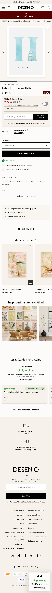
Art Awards (19, 544)
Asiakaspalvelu (34, 515)
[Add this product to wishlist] (47, 27)
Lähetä (26, 496)
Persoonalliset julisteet (20, 21)
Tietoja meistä (18, 511)
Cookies (31, 528)
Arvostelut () (19, 133)
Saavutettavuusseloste (14, 532)
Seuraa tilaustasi (35, 519)
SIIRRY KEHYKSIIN (26, 229)
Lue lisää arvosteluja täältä (26, 409)
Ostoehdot (32, 524)
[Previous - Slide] (3, 52)
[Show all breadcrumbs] (4, 21)
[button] (39, 581)
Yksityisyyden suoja (36, 532)
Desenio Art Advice (36, 511)
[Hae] (9, 8)
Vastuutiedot (19, 519)
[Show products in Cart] (48, 8)
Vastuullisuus (18, 528)
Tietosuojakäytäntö (17, 123)
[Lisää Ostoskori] (30, 282)
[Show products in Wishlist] (42, 8)
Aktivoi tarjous (40, 116)
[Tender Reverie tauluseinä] (19, 323)
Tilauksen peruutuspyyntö (38, 537)
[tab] (8, 81)
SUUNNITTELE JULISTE (26, 153)
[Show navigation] (4, 8)
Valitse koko (7, 141)
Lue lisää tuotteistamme (26, 196)
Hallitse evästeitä (35, 541)
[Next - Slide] (49, 52)
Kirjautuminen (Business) (13, 548)
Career (21, 524)
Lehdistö (20, 515)
